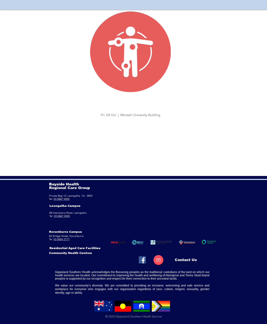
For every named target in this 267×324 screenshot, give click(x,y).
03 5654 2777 (62, 239)
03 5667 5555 (62, 199)
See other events (130, 131)
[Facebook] (142, 259)
